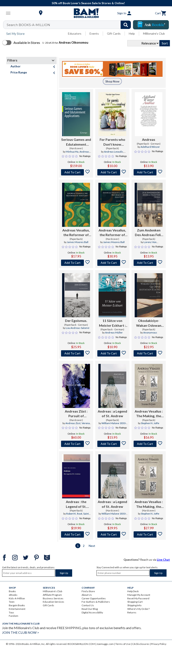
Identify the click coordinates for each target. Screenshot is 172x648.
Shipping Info (134, 605)
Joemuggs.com (105, 643)
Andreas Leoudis (113, 151)
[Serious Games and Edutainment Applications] (76, 114)
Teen (11, 601)
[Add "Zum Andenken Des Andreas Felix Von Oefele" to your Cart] (149, 263)
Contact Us (88, 605)
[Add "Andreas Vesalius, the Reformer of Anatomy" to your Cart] (76, 263)
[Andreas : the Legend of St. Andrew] (76, 476)
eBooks (13, 594)
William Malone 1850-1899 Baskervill (112, 425)
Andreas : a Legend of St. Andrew (112, 413)
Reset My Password (138, 598)
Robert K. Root (74, 513)
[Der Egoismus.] (76, 295)
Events (94, 33)
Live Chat (163, 559)
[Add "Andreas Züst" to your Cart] (76, 444)
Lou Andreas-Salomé (77, 327)
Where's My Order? (138, 608)
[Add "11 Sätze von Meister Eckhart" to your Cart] (112, 353)
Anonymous (150, 332)
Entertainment (17, 608)
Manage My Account (138, 594)
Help (132, 33)
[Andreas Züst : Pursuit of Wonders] (76, 386)
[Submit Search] (126, 25)
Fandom (13, 615)
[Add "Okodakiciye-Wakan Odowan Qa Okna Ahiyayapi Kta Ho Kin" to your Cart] (149, 353)
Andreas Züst (73, 423)
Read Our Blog (90, 608)
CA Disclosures (140, 643)
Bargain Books (17, 605)
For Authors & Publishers (96, 601)
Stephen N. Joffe (150, 423)
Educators (74, 33)
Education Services (53, 601)
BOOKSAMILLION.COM (81, 643)
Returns (131, 612)
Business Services (53, 598)
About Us (87, 594)
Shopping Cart (135, 601)
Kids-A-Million (17, 598)
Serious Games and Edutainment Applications (76, 142)
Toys (11, 612)
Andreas (148, 139)
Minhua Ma (72, 151)
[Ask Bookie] (151, 24)
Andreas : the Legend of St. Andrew (76, 504)
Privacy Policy (158, 643)
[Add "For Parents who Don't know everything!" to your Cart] (112, 172)
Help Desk (133, 591)
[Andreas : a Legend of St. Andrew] (112, 386)
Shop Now (112, 81)
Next (92, 545)
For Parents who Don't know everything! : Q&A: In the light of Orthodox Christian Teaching (112, 142)
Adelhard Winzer (150, 146)
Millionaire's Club (154, 33)
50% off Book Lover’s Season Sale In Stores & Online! (88, 3)
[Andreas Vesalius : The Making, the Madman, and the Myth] (149, 386)
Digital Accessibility (92, 612)
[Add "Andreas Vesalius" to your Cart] (149, 444)
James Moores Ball (77, 242)
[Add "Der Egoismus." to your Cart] (76, 353)
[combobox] (69, 25)
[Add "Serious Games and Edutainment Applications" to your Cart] (76, 172)
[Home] (86, 13)
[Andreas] (148, 114)
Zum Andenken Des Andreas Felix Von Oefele (149, 232)
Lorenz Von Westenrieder (149, 243)
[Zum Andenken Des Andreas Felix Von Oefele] (149, 205)
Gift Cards (114, 33)
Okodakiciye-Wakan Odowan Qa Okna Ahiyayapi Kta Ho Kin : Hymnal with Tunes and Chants (149, 323)
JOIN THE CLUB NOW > (20, 632)
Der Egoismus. (76, 321)
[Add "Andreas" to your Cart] (149, 172)
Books (12, 591)
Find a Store (88, 591)
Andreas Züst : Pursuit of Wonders (76, 413)
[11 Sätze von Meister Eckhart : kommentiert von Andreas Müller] (112, 295)
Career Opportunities (94, 598)
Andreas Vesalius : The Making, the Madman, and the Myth (149, 413)
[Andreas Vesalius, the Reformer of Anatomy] (76, 205)
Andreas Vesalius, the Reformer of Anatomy (76, 232)
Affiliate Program (52, 594)
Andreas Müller (114, 332)
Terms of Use (122, 643)
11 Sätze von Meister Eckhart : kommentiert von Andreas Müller (112, 323)
